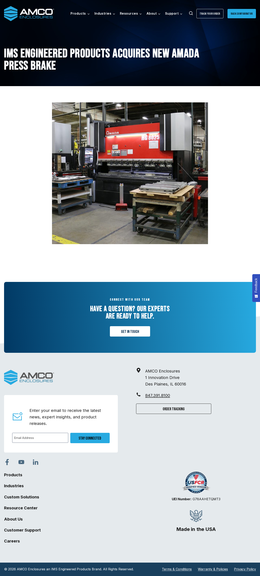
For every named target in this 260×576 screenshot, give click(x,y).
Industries (14, 485)
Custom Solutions (21, 497)
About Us (13, 519)
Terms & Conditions (177, 569)
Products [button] (78, 13)
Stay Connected (90, 438)
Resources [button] (129, 13)
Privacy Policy (245, 569)
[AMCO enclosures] (29, 377)
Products (13, 474)
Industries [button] (103, 13)
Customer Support (22, 530)
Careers (12, 541)
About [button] (151, 13)
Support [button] (172, 13)
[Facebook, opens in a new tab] (7, 462)
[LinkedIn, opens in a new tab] (35, 462)
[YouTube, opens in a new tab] (21, 462)
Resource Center (21, 508)
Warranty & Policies (213, 569)
